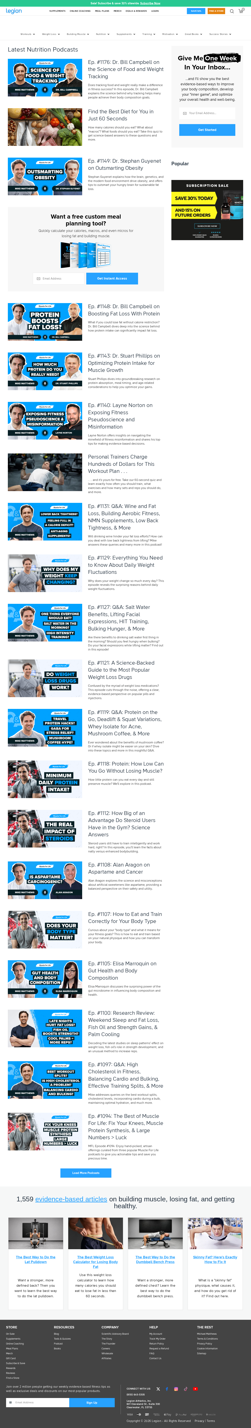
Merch (9, 1353)
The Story (107, 1339)
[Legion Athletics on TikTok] (185, 1389)
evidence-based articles (71, 1199)
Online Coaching (15, 1344)
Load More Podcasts (85, 1173)
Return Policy (156, 1344)
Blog (56, 1334)
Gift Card (10, 1358)
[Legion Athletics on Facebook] (167, 1389)
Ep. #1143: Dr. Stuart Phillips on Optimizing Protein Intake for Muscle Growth (124, 363)
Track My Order (157, 1339)
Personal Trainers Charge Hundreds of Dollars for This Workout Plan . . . (121, 464)
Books (57, 1348)
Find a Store (216, 11)
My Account (155, 1334)
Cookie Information (207, 1348)
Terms (211, 1421)
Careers (106, 1348)
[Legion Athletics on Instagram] (176, 1389)
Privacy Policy (204, 1344)
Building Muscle (76, 34)
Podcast (58, 1344)
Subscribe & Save (15, 1363)
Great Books (192, 34)
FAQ (151, 1353)
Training (147, 34)
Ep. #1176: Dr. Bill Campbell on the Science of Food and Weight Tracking (126, 69)
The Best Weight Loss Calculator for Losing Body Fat (95, 1262)
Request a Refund (159, 1348)
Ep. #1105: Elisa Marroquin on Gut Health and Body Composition (122, 971)
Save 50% (196, 11)
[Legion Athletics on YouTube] (195, 1389)
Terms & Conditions (207, 1339)
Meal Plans (12, 1348)
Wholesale (107, 1353)
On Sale (10, 1334)
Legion (22, 11)
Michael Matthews (207, 1334)
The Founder (108, 1344)
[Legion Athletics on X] (158, 1389)
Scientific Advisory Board (115, 1334)
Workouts (26, 34)
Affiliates (106, 1358)
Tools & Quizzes (62, 1339)
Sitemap (201, 1353)
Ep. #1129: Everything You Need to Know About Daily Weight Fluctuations (125, 565)
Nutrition (101, 34)
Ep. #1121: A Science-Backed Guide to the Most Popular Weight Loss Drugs (121, 670)
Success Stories (218, 34)
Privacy (199, 1421)
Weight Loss (49, 34)
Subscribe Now (150, 3)
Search (231, 11)
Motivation (168, 34)
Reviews (10, 1373)
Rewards (10, 1368)
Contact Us (155, 1358)
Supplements (124, 34)
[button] (82, 3)
